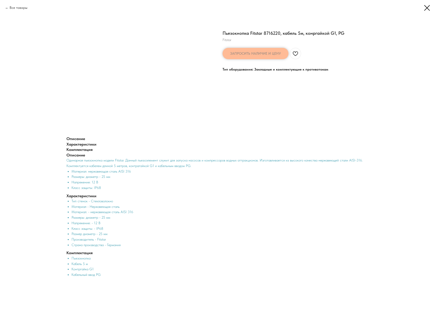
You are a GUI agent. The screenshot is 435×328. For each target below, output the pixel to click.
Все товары (18, 8)
